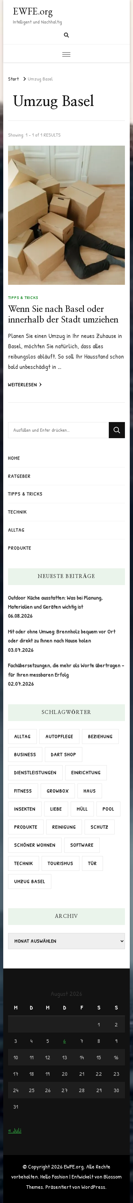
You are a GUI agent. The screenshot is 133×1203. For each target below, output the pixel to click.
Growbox (58, 790)
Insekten (25, 808)
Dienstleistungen (35, 772)
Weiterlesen (22, 384)
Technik (17, 511)
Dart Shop (63, 754)
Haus (90, 790)
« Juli (14, 1130)
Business (25, 754)
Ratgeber (19, 476)
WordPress (93, 1187)
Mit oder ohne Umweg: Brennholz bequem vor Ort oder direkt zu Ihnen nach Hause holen (61, 635)
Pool (108, 808)
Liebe (56, 808)
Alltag (16, 529)
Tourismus (60, 863)
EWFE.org (33, 11)
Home (14, 458)
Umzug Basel (29, 881)
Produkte (19, 547)
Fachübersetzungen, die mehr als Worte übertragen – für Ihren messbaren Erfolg (66, 669)
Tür (92, 863)
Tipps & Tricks (23, 297)
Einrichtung (86, 772)
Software (82, 845)
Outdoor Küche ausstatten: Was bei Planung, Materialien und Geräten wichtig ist (55, 602)
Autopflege (59, 736)
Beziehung (100, 736)
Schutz (99, 826)
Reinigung (64, 826)
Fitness (23, 790)
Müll (82, 808)
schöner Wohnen (35, 845)
